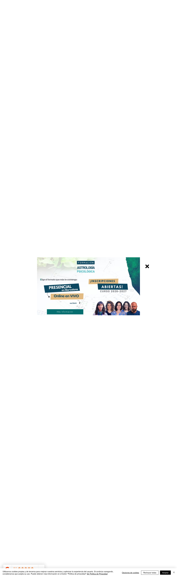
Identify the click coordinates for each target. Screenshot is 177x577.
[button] (147, 266)
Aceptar (165, 572)
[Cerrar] (173, 572)
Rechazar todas (149, 572)
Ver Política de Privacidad (97, 573)
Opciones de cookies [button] (130, 572)
